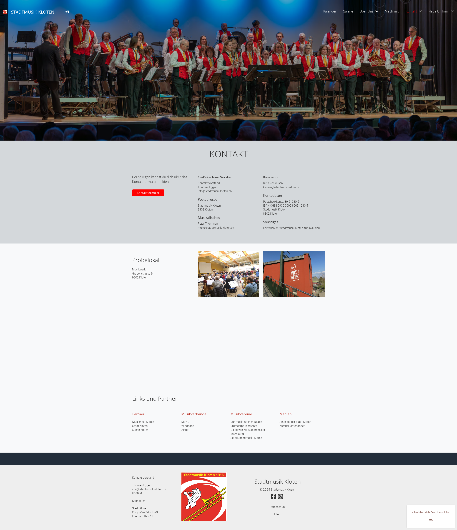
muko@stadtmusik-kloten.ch (216, 227)
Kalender (329, 11)
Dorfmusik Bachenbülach (246, 422)
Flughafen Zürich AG (145, 512)
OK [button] (431, 519)
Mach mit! (392, 11)
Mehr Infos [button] (444, 512)
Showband (237, 433)
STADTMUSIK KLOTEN (32, 12)
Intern (277, 514)
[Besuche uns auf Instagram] (280, 497)
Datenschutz (277, 507)
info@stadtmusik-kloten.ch (215, 191)
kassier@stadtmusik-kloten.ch (282, 187)
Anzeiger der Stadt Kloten (295, 422)
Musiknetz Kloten (143, 422)
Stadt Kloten (140, 426)
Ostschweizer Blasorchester (247, 430)
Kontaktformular (148, 193)
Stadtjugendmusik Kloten (246, 438)
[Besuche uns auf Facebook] (273, 497)
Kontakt (411, 11)
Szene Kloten (140, 430)
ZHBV (185, 430)
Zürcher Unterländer (292, 426)
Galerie (348, 11)
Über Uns (366, 11)
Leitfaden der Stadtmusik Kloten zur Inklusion (291, 228)
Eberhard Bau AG (143, 516)
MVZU (185, 422)
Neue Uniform (438, 11)
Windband (187, 426)
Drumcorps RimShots (243, 426)
